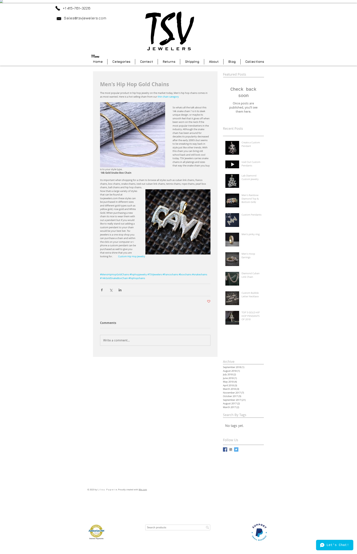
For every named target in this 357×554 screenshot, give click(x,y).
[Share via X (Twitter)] (111, 290)
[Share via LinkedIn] (120, 290)
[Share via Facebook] (102, 290)
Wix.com (143, 489)
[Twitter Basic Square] (236, 449)
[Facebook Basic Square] (225, 449)
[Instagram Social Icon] (231, 449)
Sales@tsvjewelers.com (85, 18)
